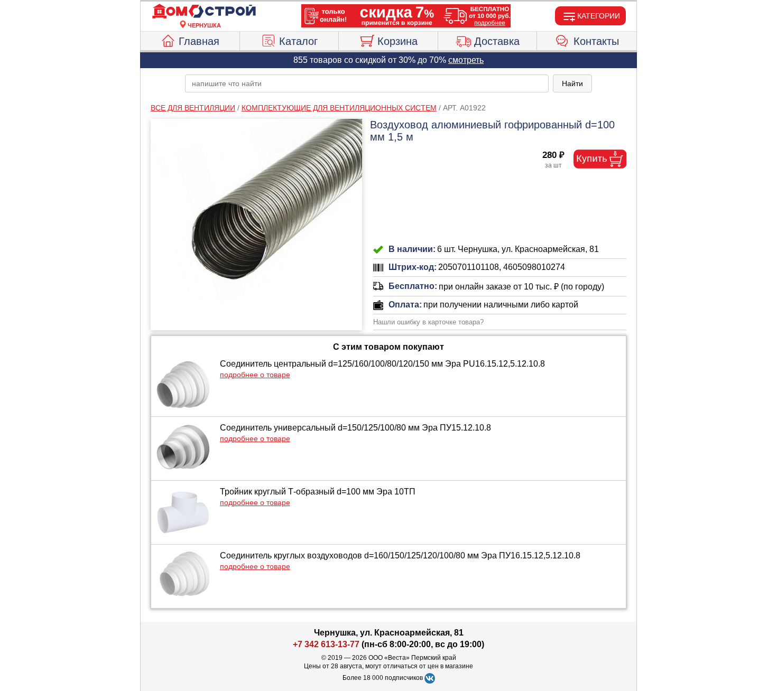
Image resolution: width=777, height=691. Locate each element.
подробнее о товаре (255, 374)
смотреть (466, 59)
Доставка (497, 41)
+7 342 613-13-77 (326, 644)
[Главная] (204, 11)
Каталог (298, 41)
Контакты (596, 41)
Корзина (397, 41)
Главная (199, 41)
